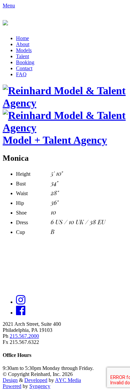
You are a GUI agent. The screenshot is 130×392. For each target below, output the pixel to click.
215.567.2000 (24, 336)
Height (23, 174)
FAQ (21, 74)
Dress (22, 222)
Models (24, 50)
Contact (24, 68)
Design (10, 380)
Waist (22, 193)
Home (22, 38)
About (22, 44)
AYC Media (68, 380)
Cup (20, 232)
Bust (21, 183)
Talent (22, 56)
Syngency (39, 386)
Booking (25, 62)
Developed (35, 380)
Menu (9, 5)
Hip (20, 203)
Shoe (21, 213)
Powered (12, 386)
